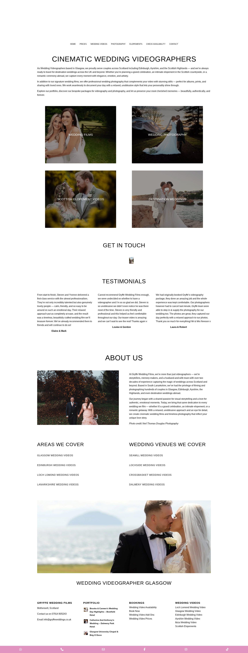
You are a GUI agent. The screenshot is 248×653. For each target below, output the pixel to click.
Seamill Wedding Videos (146, 455)
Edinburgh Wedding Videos (56, 465)
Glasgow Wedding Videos (55, 455)
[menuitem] (72, 44)
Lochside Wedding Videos (147, 465)
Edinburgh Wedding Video (188, 615)
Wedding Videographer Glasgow (124, 583)
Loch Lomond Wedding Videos (58, 475)
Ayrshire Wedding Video (187, 618)
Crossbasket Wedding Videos (150, 475)
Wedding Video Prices (140, 618)
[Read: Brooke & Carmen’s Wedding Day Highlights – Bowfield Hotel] (85, 609)
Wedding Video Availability (143, 607)
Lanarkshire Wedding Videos (58, 484)
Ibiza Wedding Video (185, 622)
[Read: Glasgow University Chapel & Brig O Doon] (85, 633)
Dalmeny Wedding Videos (147, 484)
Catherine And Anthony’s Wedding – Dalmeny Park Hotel (102, 623)
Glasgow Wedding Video (188, 611)
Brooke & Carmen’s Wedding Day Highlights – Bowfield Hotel (104, 611)
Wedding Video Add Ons (141, 615)
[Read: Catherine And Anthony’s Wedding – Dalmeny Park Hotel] (85, 621)
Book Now (134, 611)
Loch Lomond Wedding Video (190, 607)
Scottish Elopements (185, 626)
